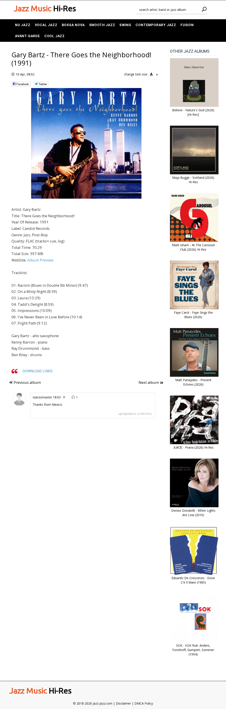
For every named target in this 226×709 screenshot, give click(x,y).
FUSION (187, 25)
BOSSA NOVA (73, 25)
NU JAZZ (22, 25)
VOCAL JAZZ (46, 25)
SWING (125, 25)
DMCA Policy (143, 703)
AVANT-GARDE (27, 36)
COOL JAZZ (54, 36)
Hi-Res (45, 8)
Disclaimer (123, 703)
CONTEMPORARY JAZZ (156, 25)
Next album (149, 382)
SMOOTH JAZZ (102, 25)
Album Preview (40, 260)
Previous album (27, 382)
